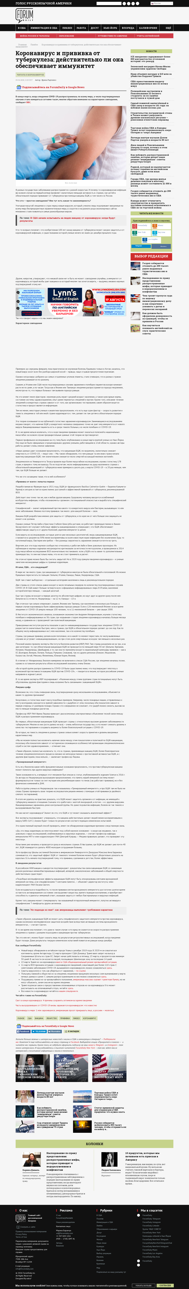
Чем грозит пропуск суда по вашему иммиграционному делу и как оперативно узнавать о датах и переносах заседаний (157, 302)
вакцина (39, 1018)
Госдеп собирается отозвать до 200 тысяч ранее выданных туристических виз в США (155, 268)
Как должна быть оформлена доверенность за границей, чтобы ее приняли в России (157, 317)
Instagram (112, 1045)
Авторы (59, 1243)
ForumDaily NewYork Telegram (155, 1239)
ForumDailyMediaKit (64, 1218)
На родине (101, 1236)
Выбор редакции (104, 1253)
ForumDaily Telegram (151, 1218)
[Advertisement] (71, 255)
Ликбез (67, 27)
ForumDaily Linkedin (151, 1225)
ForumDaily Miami (150, 1250)
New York (142, 232)
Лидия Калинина (111, 1170)
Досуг (95, 27)
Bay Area (161, 232)
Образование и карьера (107, 1229)
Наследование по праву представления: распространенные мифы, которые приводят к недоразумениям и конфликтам (157, 285)
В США (22, 27)
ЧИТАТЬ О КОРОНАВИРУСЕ (30, 74)
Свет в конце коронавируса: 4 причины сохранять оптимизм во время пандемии (54, 1000)
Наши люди (101, 1243)
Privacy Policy (21, 1234)
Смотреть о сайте (28, 1227)
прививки (65, 1018)
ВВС (28, 102)
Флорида (128, 27)
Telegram (40, 1031)
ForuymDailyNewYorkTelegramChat (157, 1243)
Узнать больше (144, 1285)
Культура (100, 1246)
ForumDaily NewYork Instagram (156, 1246)
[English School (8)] (71, 301)
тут (125, 1272)
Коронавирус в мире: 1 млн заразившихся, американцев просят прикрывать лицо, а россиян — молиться (65, 1010)
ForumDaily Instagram (152, 1222)
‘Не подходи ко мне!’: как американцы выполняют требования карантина (71, 909)
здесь (70, 988)
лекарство (52, 1018)
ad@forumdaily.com (64, 1233)
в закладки (73, 1031)
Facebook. (75, 1042)
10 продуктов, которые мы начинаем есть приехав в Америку (142, 1156)
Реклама (66, 1210)
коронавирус (89, 1018)
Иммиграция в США (44, 27)
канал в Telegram (96, 1045)
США (30, 1018)
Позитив (100, 1218)
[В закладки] (144, 3)
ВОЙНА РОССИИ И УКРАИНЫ (35, 36)
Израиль (100, 1257)
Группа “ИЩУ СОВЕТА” (152, 1229)
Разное (21, 1018)
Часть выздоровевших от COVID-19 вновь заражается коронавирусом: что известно (56, 1005)
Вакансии (60, 1245)
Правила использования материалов (31, 1231)
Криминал (101, 1263)
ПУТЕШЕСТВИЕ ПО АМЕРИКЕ (112, 36)
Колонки (94, 1144)
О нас (23, 1210)
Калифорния (148, 27)
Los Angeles (153, 239)
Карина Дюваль (31, 1170)
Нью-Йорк (110, 27)
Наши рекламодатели (65, 1222)
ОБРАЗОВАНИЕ (66, 36)
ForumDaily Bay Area (151, 1257)
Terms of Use (21, 1237)
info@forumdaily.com (24, 1269)
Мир (98, 1268)
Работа (81, 27)
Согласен (165, 1285)
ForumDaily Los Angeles (153, 1253)
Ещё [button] (168, 27)
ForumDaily (142, 225)
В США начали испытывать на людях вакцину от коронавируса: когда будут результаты (67, 219)
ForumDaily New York (85, 1047)
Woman (100, 1239)
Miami (160, 225)
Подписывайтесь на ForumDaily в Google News (53, 87)
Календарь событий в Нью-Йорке (157, 1236)
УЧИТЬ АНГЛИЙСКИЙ (148, 36)
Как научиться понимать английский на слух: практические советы (157, 329)
